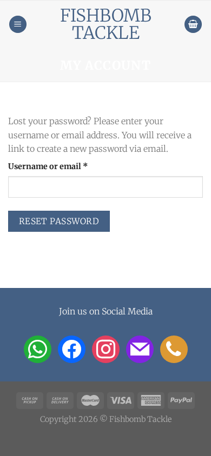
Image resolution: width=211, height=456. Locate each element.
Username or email (65, 166)
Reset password (59, 221)
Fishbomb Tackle (105, 24)
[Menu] (18, 24)
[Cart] (193, 24)
